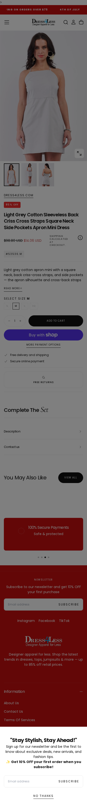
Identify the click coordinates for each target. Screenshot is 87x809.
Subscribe (68, 781)
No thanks (43, 796)
